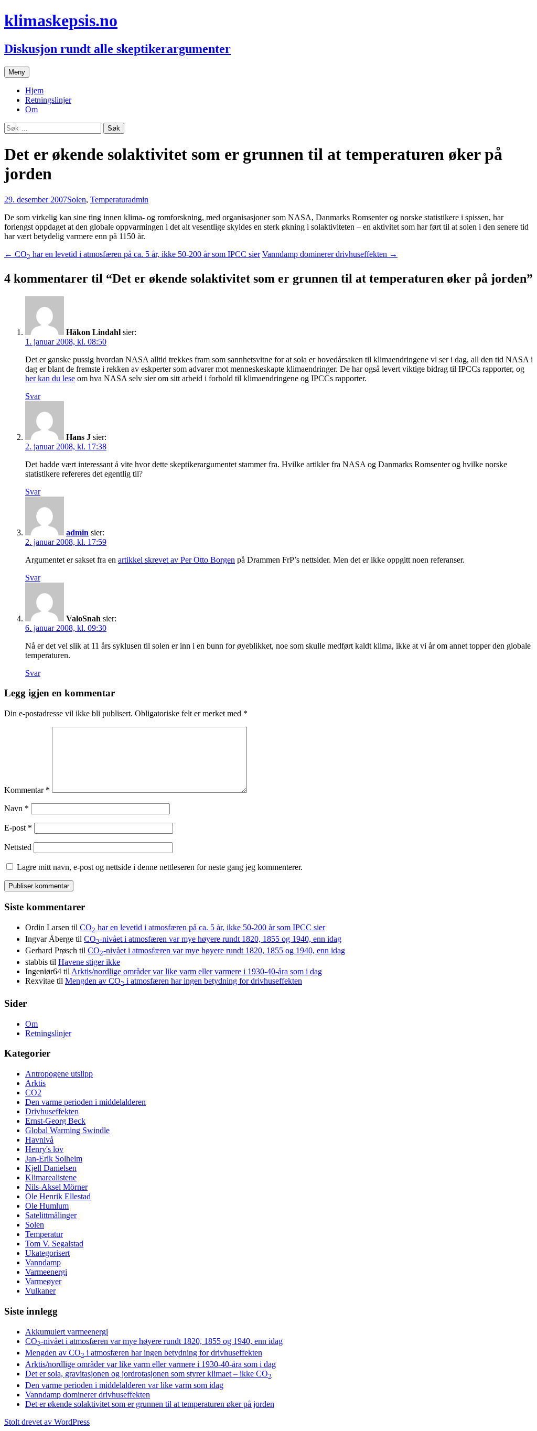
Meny (16, 72)
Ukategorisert (47, 1253)
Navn (16, 808)
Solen (76, 199)
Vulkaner (40, 1290)
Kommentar (27, 790)
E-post (18, 827)
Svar (32, 396)
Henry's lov (44, 1149)
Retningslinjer (48, 99)
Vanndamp (43, 1262)
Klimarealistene (51, 1177)
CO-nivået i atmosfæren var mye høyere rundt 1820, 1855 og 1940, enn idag (212, 938)
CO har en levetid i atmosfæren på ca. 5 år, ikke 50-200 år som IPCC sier (132, 254)
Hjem (34, 90)
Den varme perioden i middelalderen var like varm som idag (124, 1385)
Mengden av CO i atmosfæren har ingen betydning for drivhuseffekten (183, 980)
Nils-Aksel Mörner (56, 1186)
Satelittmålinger (51, 1215)
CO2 (33, 1092)
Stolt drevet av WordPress (47, 1421)
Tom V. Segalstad (54, 1243)
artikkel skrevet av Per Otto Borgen (176, 559)
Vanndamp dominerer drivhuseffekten (330, 254)
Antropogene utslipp (59, 1073)
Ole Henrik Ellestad (58, 1196)
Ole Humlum (47, 1205)
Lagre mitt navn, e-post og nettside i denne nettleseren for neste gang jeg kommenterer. (160, 867)
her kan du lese (50, 378)
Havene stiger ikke (89, 961)
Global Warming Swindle (67, 1130)
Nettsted (17, 847)
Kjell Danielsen (51, 1168)
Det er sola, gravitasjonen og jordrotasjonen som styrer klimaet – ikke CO (148, 1373)
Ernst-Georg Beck (55, 1120)
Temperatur (109, 199)
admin (138, 199)
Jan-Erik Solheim (53, 1158)
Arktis (35, 1083)
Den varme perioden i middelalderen (85, 1102)
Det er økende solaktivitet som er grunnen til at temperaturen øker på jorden (149, 1404)
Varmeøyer (43, 1281)
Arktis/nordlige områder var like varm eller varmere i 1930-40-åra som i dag (196, 971)
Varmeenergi (46, 1271)
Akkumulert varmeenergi (66, 1331)
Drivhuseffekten (52, 1111)
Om (31, 109)
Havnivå (39, 1139)
